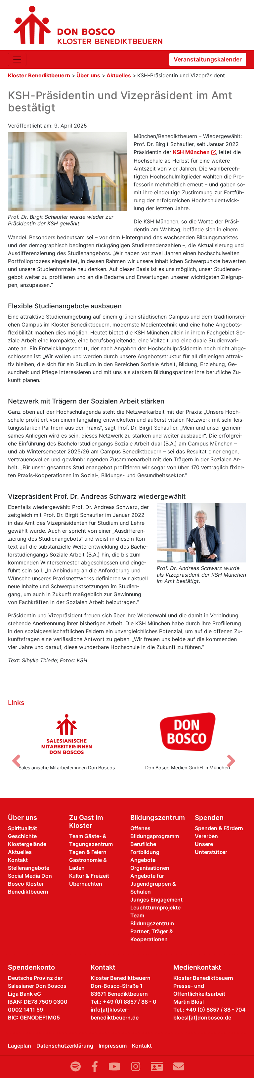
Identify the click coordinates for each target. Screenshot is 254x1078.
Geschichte (22, 836)
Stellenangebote (28, 868)
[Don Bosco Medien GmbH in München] (187, 734)
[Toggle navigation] (17, 59)
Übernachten (85, 883)
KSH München (191, 152)
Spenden (209, 818)
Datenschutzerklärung (64, 1045)
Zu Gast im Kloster (86, 821)
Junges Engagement (156, 899)
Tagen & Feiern (87, 852)
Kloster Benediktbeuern (39, 75)
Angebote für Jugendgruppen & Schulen (153, 883)
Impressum (113, 1045)
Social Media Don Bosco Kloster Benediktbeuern (30, 883)
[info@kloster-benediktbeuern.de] (178, 1066)
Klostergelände (27, 844)
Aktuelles (118, 75)
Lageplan (19, 1045)
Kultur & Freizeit (89, 875)
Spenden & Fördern (219, 828)
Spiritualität (22, 828)
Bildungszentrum (157, 818)
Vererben (206, 836)
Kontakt (18, 860)
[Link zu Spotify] (75, 1066)
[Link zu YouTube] (114, 1066)
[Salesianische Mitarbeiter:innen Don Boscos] (66, 734)
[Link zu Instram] (135, 1066)
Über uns (88, 75)
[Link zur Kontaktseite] (157, 1066)
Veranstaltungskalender (208, 59)
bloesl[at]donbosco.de (202, 1017)
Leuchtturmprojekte (155, 907)
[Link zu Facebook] (94, 1066)
